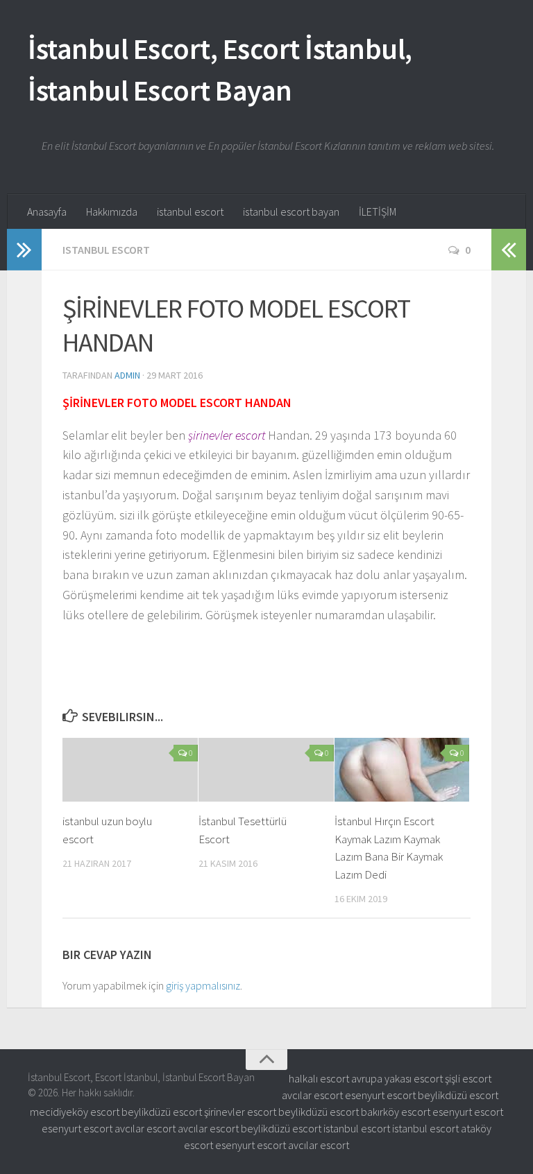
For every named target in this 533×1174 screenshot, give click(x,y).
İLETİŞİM (377, 211)
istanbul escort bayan (291, 211)
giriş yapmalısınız (203, 985)
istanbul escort (190, 211)
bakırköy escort (395, 1112)
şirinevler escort (240, 1112)
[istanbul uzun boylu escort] (130, 770)
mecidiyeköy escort (74, 1112)
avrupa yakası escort (397, 1078)
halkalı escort (319, 1078)
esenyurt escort (380, 1095)
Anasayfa (47, 211)
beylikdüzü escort (458, 1095)
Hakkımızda (111, 211)
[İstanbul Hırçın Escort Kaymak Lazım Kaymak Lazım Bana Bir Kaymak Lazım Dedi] (402, 770)
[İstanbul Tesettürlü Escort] (266, 770)
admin (127, 375)
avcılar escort (312, 1095)
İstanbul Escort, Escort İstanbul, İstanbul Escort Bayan (220, 69)
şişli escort (468, 1078)
